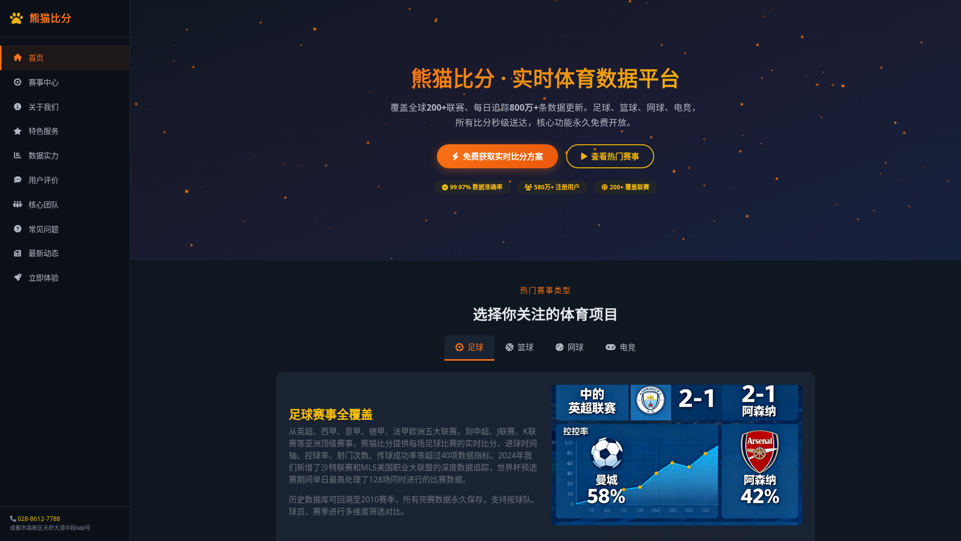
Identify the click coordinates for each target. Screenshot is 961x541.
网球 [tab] (575, 347)
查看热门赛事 (615, 156)
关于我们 (44, 107)
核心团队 (44, 204)
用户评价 (44, 180)
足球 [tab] (474, 347)
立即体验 (44, 278)
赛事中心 (44, 82)
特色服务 (44, 131)
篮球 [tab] (525, 347)
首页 (36, 58)
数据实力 (44, 155)
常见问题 (44, 229)
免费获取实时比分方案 (503, 156)
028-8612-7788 (39, 518)
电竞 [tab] (627, 347)
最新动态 (44, 253)
